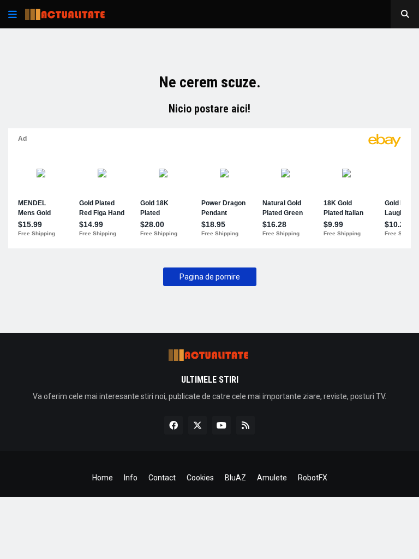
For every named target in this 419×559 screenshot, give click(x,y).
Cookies (200, 477)
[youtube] (221, 425)
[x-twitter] (197, 425)
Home (102, 477)
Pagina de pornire (209, 276)
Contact (162, 477)
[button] (12, 14)
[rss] (245, 425)
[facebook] (173, 425)
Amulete (272, 477)
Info (130, 477)
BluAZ (235, 477)
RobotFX (312, 477)
